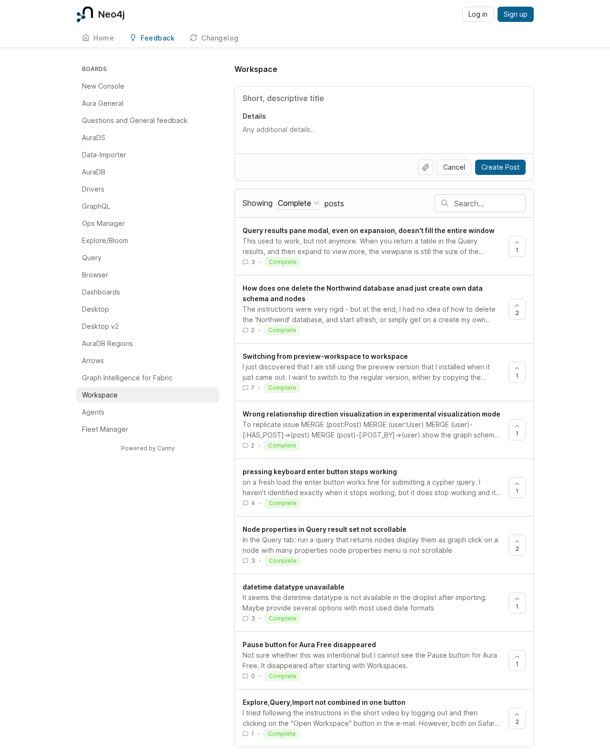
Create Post (500, 167)
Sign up (516, 14)
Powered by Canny (148, 448)
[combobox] (298, 203)
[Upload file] (425, 167)
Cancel (454, 167)
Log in (478, 14)
